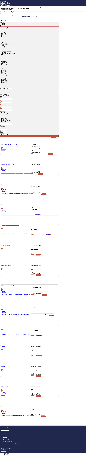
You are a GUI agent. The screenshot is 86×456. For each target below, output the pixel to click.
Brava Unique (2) (4, 118)
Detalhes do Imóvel (3, 128)
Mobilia (1, 125)
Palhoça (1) (3, 84)
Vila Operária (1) (4, 64)
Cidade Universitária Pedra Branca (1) (8, 86)
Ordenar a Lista (2, 133)
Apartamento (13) (4, 27)
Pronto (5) (3, 112)
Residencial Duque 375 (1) (6, 121)
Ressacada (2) (4, 61)
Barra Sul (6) (3, 33)
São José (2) (3, 73)
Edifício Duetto (34, 209)
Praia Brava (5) (4, 60)
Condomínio (2, 117)
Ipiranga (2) (3, 74)
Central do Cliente (5, 430)
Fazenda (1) (3, 59)
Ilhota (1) (3, 69)
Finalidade (2, 22)
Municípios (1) (3, 36)
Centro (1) (3, 56)
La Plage (32, 350)
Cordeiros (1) (3, 57)
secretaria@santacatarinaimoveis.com (7, 432)
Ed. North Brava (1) (4, 119)
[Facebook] (2, 436)
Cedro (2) (3, 46)
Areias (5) (3, 45)
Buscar (10, 136)
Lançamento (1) (4, 114)
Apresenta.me (6, 453)
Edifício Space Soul (35, 330)
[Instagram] (2, 434)
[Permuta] (3, 132)
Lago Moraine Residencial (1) (6, 120)
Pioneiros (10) (3, 38)
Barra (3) (3, 32)
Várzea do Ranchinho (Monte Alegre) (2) (8, 53)
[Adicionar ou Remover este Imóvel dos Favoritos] (2, 148)
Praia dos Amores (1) (5, 40)
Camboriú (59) (4, 43)
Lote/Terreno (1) (4, 28)
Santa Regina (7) (4, 50)
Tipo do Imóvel (2, 25)
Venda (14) (3, 23)
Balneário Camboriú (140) (6, 31)
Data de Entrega (3, 122)
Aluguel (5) (3, 24)
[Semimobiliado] (2, 126)
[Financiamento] (3, 131)
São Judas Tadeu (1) (5, 41)
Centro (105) (3, 34)
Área (1, 96)
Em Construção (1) (4, 113)
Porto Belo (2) (3, 71)
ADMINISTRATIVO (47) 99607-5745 (8, 442)
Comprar (32, 173)
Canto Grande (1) (4, 81)
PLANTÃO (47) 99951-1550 (7, 439)
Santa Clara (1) (4, 62)
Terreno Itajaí (34, 370)
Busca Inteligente (3, 87)
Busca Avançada (53, 137)
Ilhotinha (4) (3, 66)
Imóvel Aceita (2, 130)
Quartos (1, 89)
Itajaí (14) (3, 54)
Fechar (49, 136)
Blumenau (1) (3, 78)
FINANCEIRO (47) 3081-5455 (7, 441)
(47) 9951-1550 (17, 443)
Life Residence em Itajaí (35, 249)
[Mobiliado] (2, 127)
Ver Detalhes (50, 153)
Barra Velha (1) (4, 75)
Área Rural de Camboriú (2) (6, 44)
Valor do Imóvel (2, 105)
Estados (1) (3, 35)
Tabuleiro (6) (3, 52)
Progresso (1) (3, 79)
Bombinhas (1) (4, 80)
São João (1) (3, 63)
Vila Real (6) (3, 42)
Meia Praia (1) (3, 70)
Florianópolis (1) (4, 82)
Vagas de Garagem (3, 94)
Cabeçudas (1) (4, 55)
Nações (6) (3, 37)
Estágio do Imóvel (3, 111)
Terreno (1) (3, 116)
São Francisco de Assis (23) (6, 51)
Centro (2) (3, 47)
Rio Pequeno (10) (4, 49)
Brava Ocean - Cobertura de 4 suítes (38, 411)
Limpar (29, 136)
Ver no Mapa (3, 451)
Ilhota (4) (3, 65)
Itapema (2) (3, 68)
